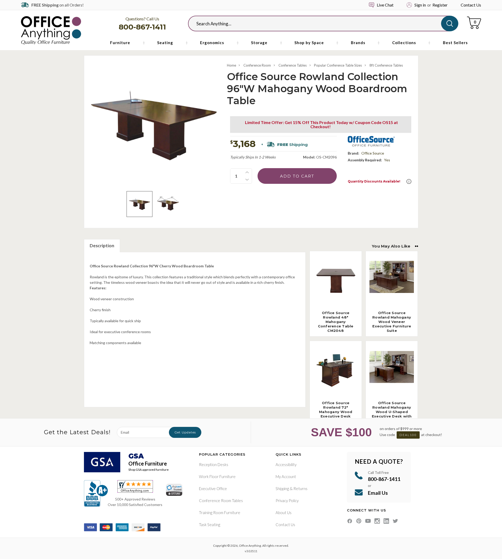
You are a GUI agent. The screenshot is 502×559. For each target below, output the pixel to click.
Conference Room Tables (221, 500)
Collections (404, 42)
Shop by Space (309, 42)
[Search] (449, 23)
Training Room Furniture (219, 512)
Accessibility (286, 464)
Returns (300, 488)
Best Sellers (455, 42)
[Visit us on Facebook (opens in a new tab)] (349, 521)
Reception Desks (213, 464)
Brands (358, 42)
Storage (259, 42)
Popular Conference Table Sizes (338, 65)
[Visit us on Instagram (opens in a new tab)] (377, 521)
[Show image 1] (139, 204)
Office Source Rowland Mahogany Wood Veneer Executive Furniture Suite (391, 322)
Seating (165, 42)
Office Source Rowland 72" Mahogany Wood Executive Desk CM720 (335, 412)
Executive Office (213, 488)
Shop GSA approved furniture (148, 470)
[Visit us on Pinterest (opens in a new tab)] (359, 521)
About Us (284, 512)
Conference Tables (292, 65)
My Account (286, 476)
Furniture (120, 42)
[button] (409, 181)
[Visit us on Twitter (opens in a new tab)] (395, 521)
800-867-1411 (142, 27)
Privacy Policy (287, 500)
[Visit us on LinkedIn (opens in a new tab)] (386, 521)
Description (102, 245)
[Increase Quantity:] (247, 172)
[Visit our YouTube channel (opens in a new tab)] (368, 521)
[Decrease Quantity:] (247, 179)
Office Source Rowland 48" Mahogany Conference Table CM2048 (335, 322)
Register (440, 4)
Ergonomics (212, 42)
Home (231, 65)
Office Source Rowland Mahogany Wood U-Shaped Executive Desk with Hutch (392, 412)
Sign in (420, 4)
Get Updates (185, 432)
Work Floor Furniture (217, 476)
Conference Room (257, 65)
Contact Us (471, 4)
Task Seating (209, 524)
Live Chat (385, 4)
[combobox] (319, 23)
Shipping (282, 488)
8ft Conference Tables (386, 65)
